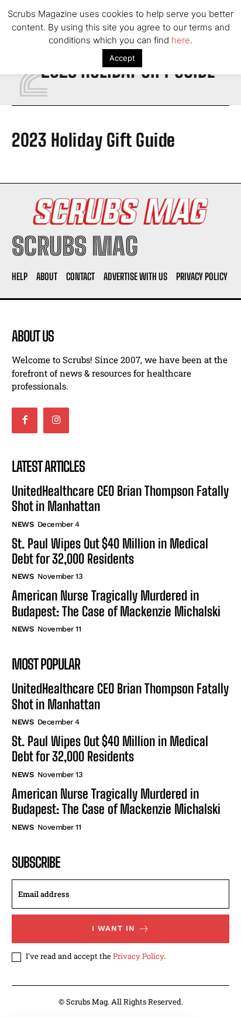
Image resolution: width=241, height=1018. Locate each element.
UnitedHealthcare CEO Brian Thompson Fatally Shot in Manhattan (120, 498)
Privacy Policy (138, 956)
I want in (113, 928)
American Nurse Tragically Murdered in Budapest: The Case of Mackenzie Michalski (116, 603)
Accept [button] (122, 58)
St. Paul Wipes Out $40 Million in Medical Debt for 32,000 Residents (110, 551)
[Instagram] (56, 420)
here (180, 40)
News (22, 524)
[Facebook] (24, 420)
